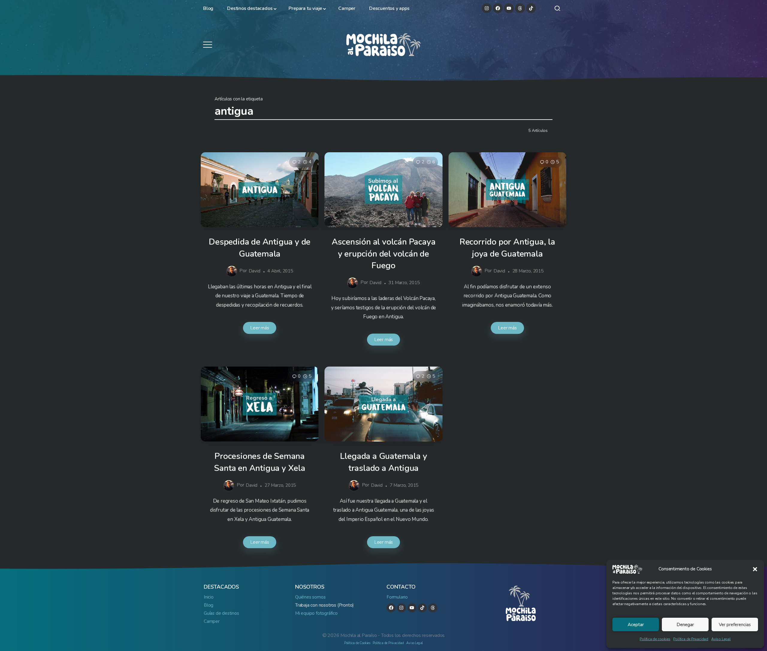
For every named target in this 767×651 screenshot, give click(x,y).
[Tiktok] (531, 8)
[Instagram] (487, 8)
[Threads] (520, 8)
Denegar (685, 625)
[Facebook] (498, 8)
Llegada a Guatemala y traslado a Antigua (383, 462)
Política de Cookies (357, 643)
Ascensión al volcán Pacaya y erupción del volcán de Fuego (384, 253)
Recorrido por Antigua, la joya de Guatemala (507, 247)
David (254, 271)
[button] (755, 569)
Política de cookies (655, 639)
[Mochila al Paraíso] (383, 44)
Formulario (397, 597)
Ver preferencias (735, 625)
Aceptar (636, 625)
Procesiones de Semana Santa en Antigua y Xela (259, 462)
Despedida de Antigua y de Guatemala (259, 247)
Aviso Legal (721, 639)
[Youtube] (509, 8)
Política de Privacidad (690, 639)
